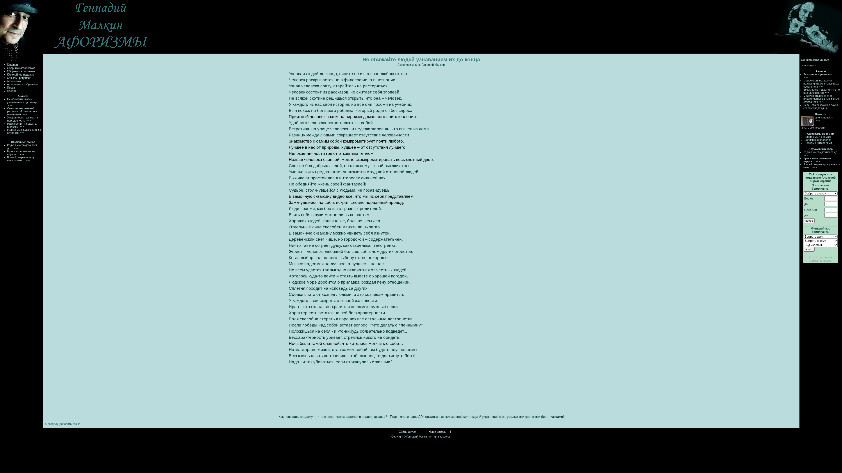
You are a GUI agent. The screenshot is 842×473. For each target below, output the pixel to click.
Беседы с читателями (818, 143)
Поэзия (11, 91)
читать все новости (813, 127)
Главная (12, 64)
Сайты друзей (408, 431)
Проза (11, 87)
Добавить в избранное (815, 59)
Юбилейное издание (20, 74)
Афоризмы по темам (818, 136)
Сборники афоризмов (21, 68)
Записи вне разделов (818, 139)
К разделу (52, 423)
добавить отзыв (69, 423)
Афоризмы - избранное (22, 84)
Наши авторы (437, 431)
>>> (806, 77)
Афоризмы (14, 81)
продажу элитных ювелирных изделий (329, 416)
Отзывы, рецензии (19, 77)
